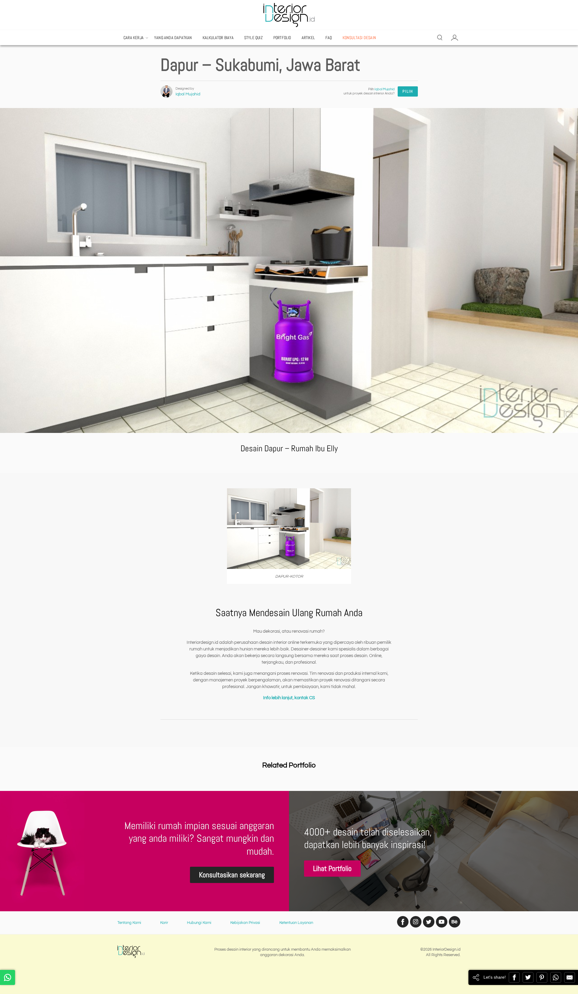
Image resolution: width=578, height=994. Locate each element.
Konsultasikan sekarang (232, 874)
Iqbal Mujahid (188, 94)
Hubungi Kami (199, 923)
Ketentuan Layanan (296, 923)
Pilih (407, 91)
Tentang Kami (129, 923)
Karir (164, 923)
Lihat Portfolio (332, 868)
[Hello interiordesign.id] (7, 977)
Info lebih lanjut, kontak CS (289, 698)
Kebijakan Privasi (245, 923)
